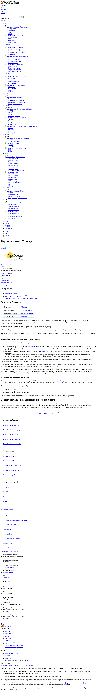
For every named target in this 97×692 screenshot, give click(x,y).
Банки (7, 23)
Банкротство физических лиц (17, 198)
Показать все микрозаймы (9, 551)
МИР (10, 90)
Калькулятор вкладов (15, 104)
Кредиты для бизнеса (23, 138)
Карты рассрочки (14, 81)
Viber (6, 657)
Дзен (26, 665)
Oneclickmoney (7, 492)
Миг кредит (12, 186)
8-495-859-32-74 (30, 346)
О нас (22, 211)
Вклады (7, 93)
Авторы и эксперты (14, 215)
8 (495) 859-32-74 (26, 310)
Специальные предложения (17, 102)
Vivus (4, 496)
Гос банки (20, 35)
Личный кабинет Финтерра (11, 425)
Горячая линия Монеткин (11, 461)
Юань (10, 114)
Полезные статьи (13, 194)
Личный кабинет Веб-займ (11, 434)
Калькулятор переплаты (16, 170)
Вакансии (8, 640)
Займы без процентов (10, 525)
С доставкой (12, 78)
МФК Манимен (13, 174)
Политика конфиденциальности (15, 645)
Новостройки (12, 66)
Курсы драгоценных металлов (27, 126)
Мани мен (6, 506)
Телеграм (22, 665)
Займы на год (7, 529)
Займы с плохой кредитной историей (15, 520)
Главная (7, 631)
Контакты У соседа (11, 293)
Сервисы (23, 203)
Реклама (7, 636)
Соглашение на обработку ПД (14, 647)
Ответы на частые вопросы (13, 296)
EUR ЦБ (3, 9)
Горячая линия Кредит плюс (12, 465)
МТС (10, 34)
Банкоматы (11, 54)
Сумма (3, 266)
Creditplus (6, 487)
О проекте (8, 635)
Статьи (7, 187)
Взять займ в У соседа (46, 413)
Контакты (11, 218)
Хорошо (16, 689)
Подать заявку (5, 275)
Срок (2, 273)
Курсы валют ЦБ (22, 117)
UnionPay (11, 92)
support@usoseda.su (27, 313)
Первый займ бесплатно (8, 265)
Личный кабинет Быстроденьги (13, 430)
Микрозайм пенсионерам (11, 548)
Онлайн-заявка (13, 63)
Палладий (11, 133)
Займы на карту (13, 160)
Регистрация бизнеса (23, 148)
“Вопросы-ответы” (66, 381)
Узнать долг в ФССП (15, 206)
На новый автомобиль (15, 58)
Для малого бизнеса (14, 141)
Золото (10, 128)
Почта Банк (12, 42)
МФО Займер (12, 181)
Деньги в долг (13, 169)
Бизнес (7, 134)
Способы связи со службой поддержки (17, 295)
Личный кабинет (13, 210)
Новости (11, 193)
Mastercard (11, 87)
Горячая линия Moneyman (11, 456)
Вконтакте (4, 665)
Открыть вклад (13, 99)
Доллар (10, 111)
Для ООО (11, 146)
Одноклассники (13, 665)
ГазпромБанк (12, 37)
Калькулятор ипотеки (15, 71)
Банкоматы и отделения (16, 100)
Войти (3, 20)
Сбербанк (11, 40)
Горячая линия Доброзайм (11, 475)
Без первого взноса (14, 61)
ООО (10, 152)
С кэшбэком (12, 83)
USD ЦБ (3, 5)
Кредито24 (11, 184)
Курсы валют (9, 228)
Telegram (7, 655)
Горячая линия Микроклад (11, 470)
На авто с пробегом (14, 59)
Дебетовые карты (21, 85)
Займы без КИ (7, 543)
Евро (10, 112)
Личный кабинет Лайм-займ (12, 444)
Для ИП (10, 140)
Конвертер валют (14, 208)
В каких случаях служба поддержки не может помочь (22, 298)
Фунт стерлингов (14, 116)
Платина (11, 131)
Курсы (7, 105)
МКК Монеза (12, 179)
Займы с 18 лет (7, 534)
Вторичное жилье (14, 68)
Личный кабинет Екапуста (11, 439)
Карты (7, 73)
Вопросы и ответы (14, 196)
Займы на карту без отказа (11, 538)
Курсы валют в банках (24, 109)
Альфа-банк (12, 29)
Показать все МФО (7, 509)
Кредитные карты (21, 76)
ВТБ (9, 39)
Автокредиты (23, 56)
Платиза (5, 501)
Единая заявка (13, 204)
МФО (16, 172)
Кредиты (7, 44)
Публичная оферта (11, 642)
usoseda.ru (24, 316)
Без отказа (11, 162)
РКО (17, 143)
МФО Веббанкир (14, 182)
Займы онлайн (13, 158)
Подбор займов (13, 163)
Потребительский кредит (16, 51)
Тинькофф (11, 30)
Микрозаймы (20, 157)
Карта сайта (8, 643)
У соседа (3, 247)
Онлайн (10, 80)
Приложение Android (15, 216)
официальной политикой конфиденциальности (79, 683)
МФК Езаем (12, 177)
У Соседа (24, 307)
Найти (21, 17)
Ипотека (20, 64)
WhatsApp (8, 658)
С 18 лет (11, 167)
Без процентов (13, 165)
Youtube (30, 665)
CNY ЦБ (3, 13)
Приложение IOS (14, 213)
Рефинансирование (14, 49)
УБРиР (10, 32)
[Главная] (10, 3)
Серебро (11, 129)
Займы (7, 153)
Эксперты (8, 638)
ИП (9, 150)
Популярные (24, 27)
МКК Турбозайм (13, 175)
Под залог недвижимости (16, 52)
